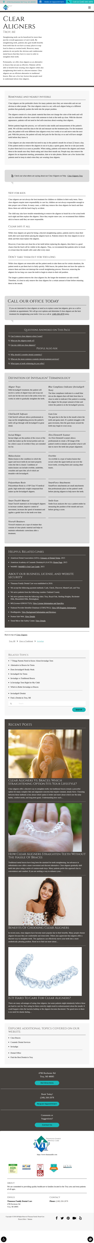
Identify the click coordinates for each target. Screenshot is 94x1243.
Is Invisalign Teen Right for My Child (25, 682)
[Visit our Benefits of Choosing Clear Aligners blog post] (45, 925)
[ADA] (13, 1168)
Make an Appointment (54, 2)
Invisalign (14, 1046)
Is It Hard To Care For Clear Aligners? (39, 998)
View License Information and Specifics (48, 603)
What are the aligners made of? (22, 341)
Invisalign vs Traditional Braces (23, 678)
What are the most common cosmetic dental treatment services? (35, 359)
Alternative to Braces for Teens (23, 665)
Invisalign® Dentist (18, 693)
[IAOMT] (26, 1167)
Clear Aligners (21, 635)
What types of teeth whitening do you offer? (27, 363)
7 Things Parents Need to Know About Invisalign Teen (32, 661)
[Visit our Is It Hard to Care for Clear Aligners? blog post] (45, 995)
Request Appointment (47, 1104)
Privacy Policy (22, 1219)
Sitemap (30, 1219)
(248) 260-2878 (58, 314)
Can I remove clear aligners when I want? (26, 336)
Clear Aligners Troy (75, 176)
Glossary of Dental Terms (50, 558)
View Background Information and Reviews (39, 612)
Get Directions (47, 1083)
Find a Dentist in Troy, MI (21, 698)
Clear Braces (15, 1038)
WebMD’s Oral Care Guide (29, 566)
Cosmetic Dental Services (20, 1042)
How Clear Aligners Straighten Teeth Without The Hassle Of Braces (47, 855)
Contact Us (47, 1125)
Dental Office (16, 1053)
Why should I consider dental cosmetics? (26, 355)
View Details (30, 616)
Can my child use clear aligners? (23, 345)
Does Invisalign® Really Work (22, 669)
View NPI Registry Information (64, 608)
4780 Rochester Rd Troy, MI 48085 (21, 2)
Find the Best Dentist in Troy (22, 1057)
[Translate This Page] (90, 1239)
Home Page (57, 562)
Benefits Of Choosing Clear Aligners (38, 928)
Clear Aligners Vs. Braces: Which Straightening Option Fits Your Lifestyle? (42, 782)
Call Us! (83, 2)
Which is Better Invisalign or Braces (24, 687)
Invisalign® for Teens (19, 674)
